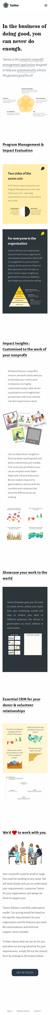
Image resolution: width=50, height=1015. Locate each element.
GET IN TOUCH (25, 972)
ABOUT (10, 1011)
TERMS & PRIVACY (23, 1011)
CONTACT (37, 1011)
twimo (14, 5)
